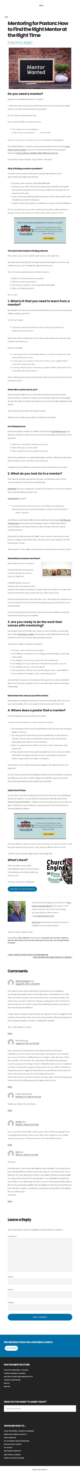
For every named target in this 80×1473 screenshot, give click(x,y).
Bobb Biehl (12, 489)
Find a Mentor (23, 938)
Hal (17, 1152)
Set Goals (8, 1448)
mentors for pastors (44, 940)
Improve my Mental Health (15, 1434)
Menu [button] (41, 5)
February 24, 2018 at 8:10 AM (28, 1097)
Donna (18, 1122)
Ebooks (7, 1387)
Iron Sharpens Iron (58, 431)
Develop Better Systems (14, 1458)
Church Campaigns (12, 1380)
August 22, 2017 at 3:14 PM (27, 1043)
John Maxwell (13, 498)
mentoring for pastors (24, 940)
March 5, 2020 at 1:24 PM (27, 1155)
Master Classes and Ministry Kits (18, 1377)
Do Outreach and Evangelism (16, 1441)
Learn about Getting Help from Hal (22, 889)
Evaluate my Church (12, 1444)
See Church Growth (12, 1451)
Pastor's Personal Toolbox (16, 1370)
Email (10, 1290)
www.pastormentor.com (44, 916)
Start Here (36, 922)
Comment (12, 1236)
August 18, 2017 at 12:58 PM (28, 984)
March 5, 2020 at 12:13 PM (27, 1124)
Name (11, 1277)
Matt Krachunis (23, 981)
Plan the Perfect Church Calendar (19, 1431)
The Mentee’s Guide (26, 634)
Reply (10, 1033)
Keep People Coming (12, 1455)
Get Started (11, 1348)
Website (11, 1302)
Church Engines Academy (15, 1373)
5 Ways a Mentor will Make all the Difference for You (37, 153)
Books (7, 1383)
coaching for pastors (50, 938)
